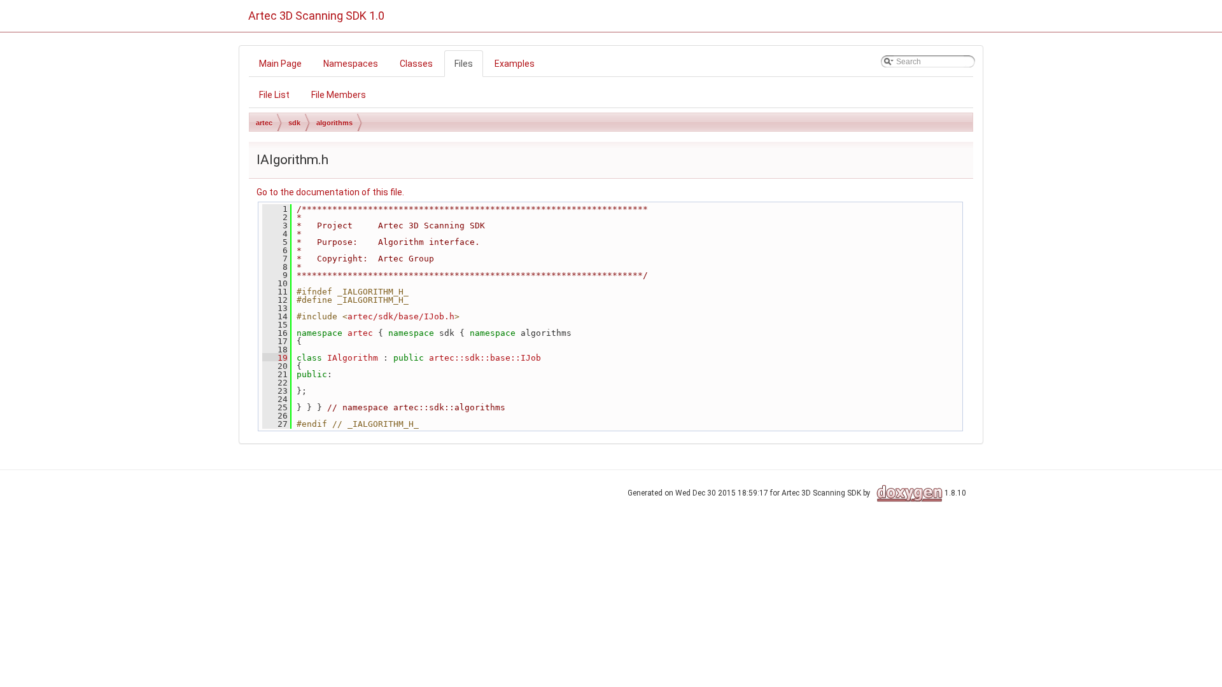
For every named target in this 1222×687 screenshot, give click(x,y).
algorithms (334, 123)
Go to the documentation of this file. (330, 192)
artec (264, 123)
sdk (294, 123)
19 (275, 358)
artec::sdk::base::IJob (485, 358)
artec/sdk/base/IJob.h (401, 316)
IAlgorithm (352, 358)
